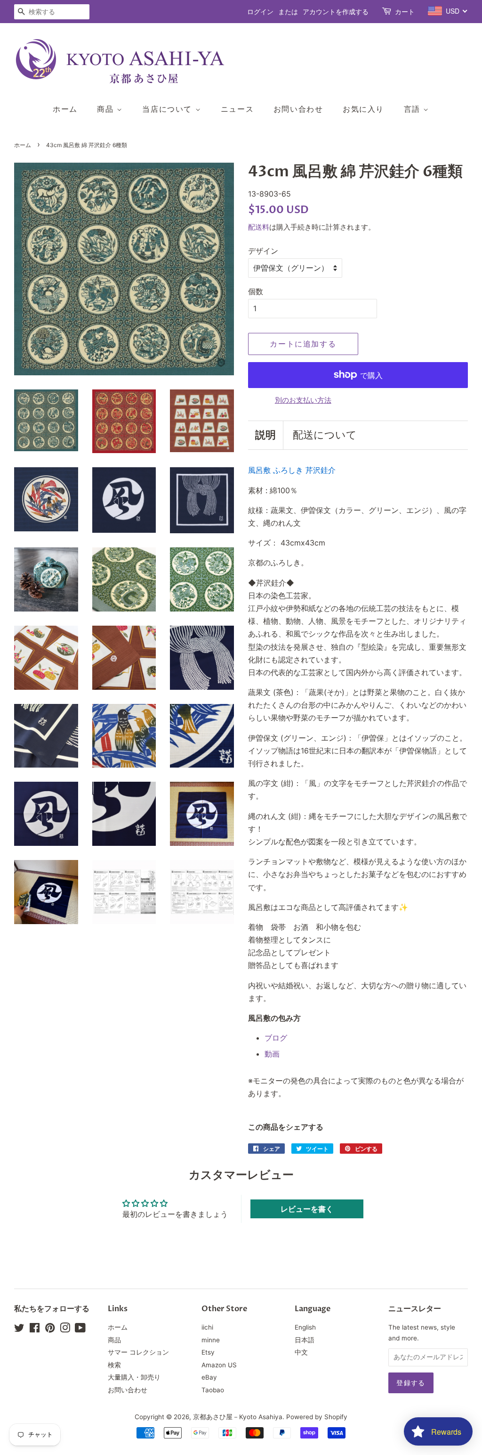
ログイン (260, 12)
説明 (265, 435)
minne (210, 1340)
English (305, 1327)
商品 (107, 109)
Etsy (208, 1352)
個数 (255, 291)
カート (405, 12)
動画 (272, 1053)
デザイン (263, 251)
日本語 (304, 1340)
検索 (114, 1365)
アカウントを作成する (336, 12)
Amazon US (219, 1365)
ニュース (237, 109)
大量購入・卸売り (134, 1377)
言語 (414, 109)
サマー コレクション (138, 1352)
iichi (207, 1327)
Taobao (212, 1390)
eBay (209, 1377)
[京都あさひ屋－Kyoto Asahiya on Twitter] (19, 1329)
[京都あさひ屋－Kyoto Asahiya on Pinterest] (50, 1329)
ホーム (65, 109)
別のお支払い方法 (303, 400)
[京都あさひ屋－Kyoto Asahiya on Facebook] (34, 1329)
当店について (168, 109)
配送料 (258, 227)
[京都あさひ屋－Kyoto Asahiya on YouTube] (80, 1329)
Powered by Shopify (316, 1417)
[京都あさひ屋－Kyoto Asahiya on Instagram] (65, 1329)
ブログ (276, 1037)
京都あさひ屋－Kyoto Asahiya (237, 1417)
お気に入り (363, 109)
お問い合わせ (298, 109)
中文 (301, 1352)
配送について (325, 435)
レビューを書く (307, 1209)
